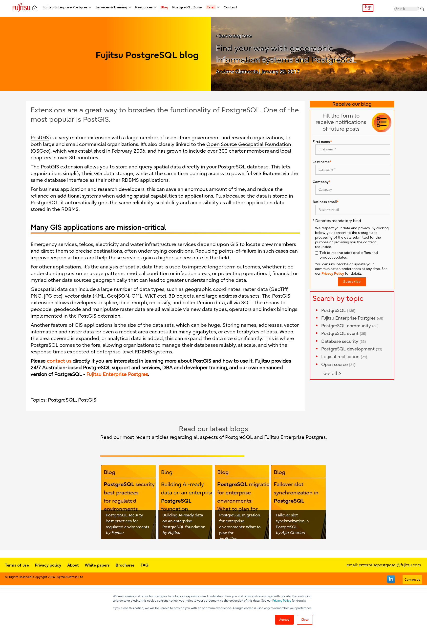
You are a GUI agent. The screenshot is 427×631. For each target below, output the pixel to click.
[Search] (422, 8)
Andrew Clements (237, 71)
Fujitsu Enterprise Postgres (352, 318)
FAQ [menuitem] (145, 565)
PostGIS (40, 138)
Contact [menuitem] (230, 7)
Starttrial (367, 8)
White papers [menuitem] (97, 565)
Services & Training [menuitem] (111, 7)
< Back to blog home (234, 36)
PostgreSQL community (350, 325)
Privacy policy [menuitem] (48, 565)
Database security (343, 341)
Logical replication (344, 356)
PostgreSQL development (351, 349)
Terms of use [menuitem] (17, 565)
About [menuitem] (73, 565)
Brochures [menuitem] (125, 565)
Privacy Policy (281, 600)
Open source (338, 364)
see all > (331, 373)
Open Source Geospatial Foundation (248, 144)
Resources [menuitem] (144, 7)
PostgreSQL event (343, 333)
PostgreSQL (62, 400)
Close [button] (305, 619)
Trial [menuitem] (210, 7)
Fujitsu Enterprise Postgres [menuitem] (65, 7)
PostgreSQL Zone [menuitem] (187, 7)
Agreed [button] (284, 619)
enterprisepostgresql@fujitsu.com (390, 565)
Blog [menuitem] (164, 7)
